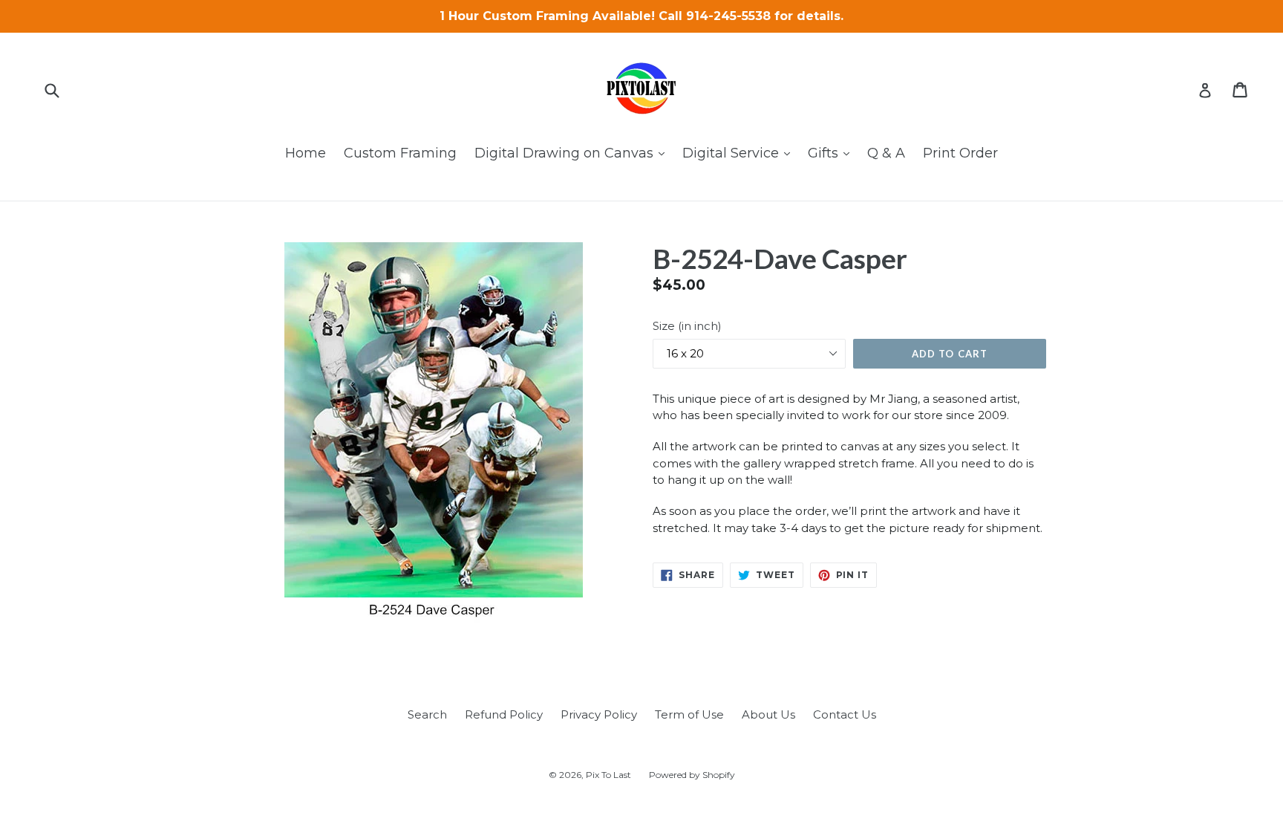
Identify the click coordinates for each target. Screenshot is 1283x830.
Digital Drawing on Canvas (573, 152)
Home (305, 153)
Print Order (960, 153)
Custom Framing (400, 153)
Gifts (832, 152)
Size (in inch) (687, 326)
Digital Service (739, 152)
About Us (768, 714)
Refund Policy (504, 714)
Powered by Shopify (692, 774)
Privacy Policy (599, 714)
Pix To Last (608, 774)
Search (427, 714)
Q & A (886, 153)
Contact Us (844, 714)
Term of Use (689, 714)
